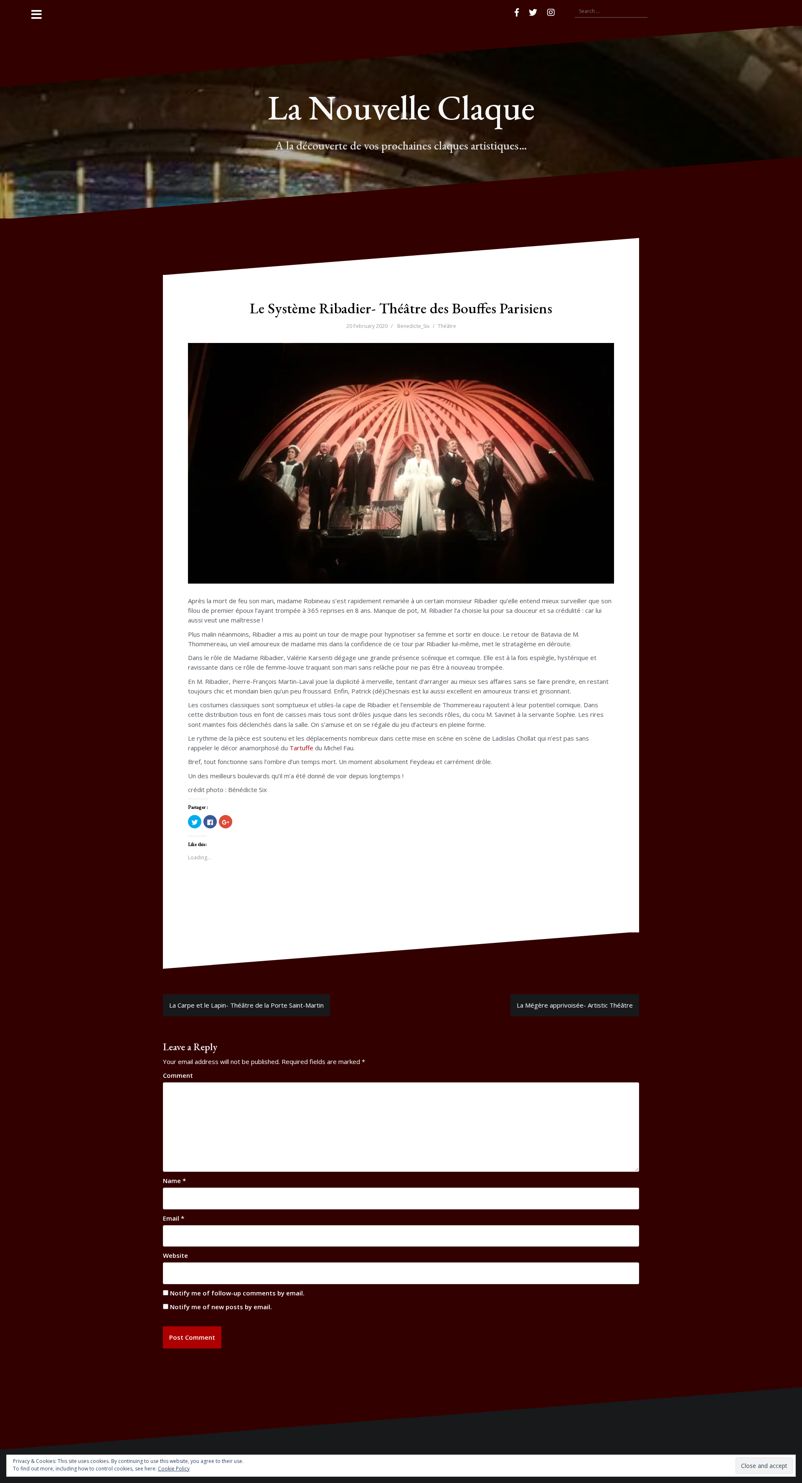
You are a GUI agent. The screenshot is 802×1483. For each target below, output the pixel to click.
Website (175, 1255)
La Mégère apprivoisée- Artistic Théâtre (575, 1005)
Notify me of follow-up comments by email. (237, 1293)
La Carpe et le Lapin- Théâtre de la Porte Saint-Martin (246, 1005)
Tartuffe (301, 748)
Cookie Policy (174, 1468)
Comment (178, 1075)
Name (174, 1180)
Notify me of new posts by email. (221, 1307)
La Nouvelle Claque (401, 107)
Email (173, 1218)
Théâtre (447, 326)
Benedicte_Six (413, 326)
